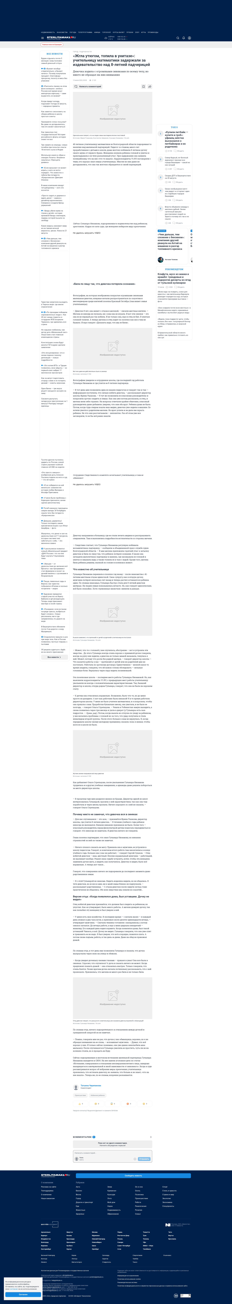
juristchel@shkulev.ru (96, 1277)
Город (78, 1198)
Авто (78, 1187)
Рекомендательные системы (127, 1282)
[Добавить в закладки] (143, 86)
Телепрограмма (85, 32)
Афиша (97, 32)
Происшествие (80, 1095)
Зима (109, 1187)
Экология (166, 1198)
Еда (77, 1206)
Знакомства (62, 32)
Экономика (167, 1202)
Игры (143, 32)
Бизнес (79, 1191)
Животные (80, 1210)
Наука (109, 1206)
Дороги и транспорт (84, 1202)
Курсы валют (119, 32)
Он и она (139, 1187)
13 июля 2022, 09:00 (80, 80)
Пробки (130, 32)
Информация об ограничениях (128, 1276)
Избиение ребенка (98, 1095)
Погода (73, 32)
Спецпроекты (168, 1206)
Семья (138, 1214)
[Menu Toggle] (42, 38)
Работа (138, 1202)
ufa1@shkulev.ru (67, 1275)
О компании (46, 1194)
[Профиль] (189, 38)
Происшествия (141, 1198)
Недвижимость (48, 32)
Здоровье (80, 1214)
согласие (14, 1289)
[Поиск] (178, 38)
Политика (139, 1194)
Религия (138, 1210)
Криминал (111, 1191)
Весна (78, 1194)
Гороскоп (106, 32)
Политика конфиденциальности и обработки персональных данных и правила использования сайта (152, 1286)
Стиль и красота (169, 1191)
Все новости (55, 53)
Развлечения (140, 1206)
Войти (82, 1160)
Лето (109, 1198)
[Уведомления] (184, 38)
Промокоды (153, 32)
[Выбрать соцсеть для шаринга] (149, 86)
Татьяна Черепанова (91, 1085)
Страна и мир (168, 1194)
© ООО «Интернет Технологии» (80, 1296)
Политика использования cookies (129, 1279)
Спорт (164, 1187)
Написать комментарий (90, 86)
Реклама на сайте (48, 1187)
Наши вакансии (48, 1198)
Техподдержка (47, 1191)
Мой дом (111, 1202)
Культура (111, 1194)
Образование (113, 1214)
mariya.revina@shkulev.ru (49, 1290)
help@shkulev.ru (57, 1280)
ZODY (137, 32)
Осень (137, 1191)
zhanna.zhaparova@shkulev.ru (51, 1287)
